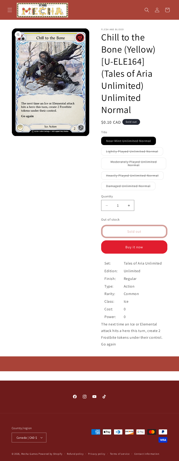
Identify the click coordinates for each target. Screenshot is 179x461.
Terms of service (120, 453)
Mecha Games (29, 453)
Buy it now (134, 247)
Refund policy (75, 453)
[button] (10, 10)
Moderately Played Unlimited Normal (134, 164)
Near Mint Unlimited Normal (131, 142)
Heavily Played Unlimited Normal (135, 176)
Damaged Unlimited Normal (130, 187)
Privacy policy (96, 453)
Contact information (146, 453)
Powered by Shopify (50, 453)
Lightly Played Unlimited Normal (134, 152)
